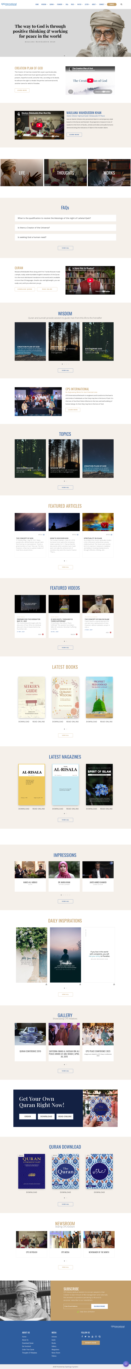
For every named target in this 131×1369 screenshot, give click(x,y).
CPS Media (65, 1252)
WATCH (79, 4)
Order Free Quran (28, 1349)
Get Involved (27, 1346)
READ (72, 4)
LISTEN (86, 4)
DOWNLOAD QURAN (25, 289)
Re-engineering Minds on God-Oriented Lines (81, 392)
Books (54, 1343)
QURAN (52, 4)
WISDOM (43, 4)
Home (24, 1337)
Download (23, 721)
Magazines (55, 1349)
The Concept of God (24, 538)
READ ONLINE (47, 289)
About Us (25, 1340)
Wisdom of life (58, 347)
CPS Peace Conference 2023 (98, 1051)
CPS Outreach (31, 1252)
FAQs (67, 4)
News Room (56, 1353)
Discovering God (93, 348)
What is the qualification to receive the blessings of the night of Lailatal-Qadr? (54, 218)
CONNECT (101, 4)
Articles (54, 1337)
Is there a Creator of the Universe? (34, 227)
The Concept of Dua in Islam (97, 619)
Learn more (22, 90)
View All (65, 248)
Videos (54, 1356)
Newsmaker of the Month (99, 1252)
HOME (37, 4)
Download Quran (28, 1343)
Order (27, 1116)
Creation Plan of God (28, 347)
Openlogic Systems (71, 1367)
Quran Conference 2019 (30, 1051)
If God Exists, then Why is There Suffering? (62, 620)
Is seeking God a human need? (32, 237)
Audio (54, 1340)
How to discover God (59, 538)
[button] (30, 1036)
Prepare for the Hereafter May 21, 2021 (28, 620)
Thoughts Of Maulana (30, 1353)
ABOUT (94, 4)
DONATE (112, 4)
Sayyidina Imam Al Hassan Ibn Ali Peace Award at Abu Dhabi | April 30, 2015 (64, 1054)
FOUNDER (59, 4)
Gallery (54, 1346)
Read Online (39, 721)
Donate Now (90, 1343)
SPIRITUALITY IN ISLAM (93, 538)
